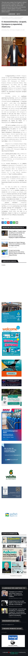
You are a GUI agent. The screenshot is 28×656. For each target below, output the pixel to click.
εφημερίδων (19, 575)
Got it (18, 14)
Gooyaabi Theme (14, 653)
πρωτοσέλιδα (13, 575)
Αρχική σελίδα (5, 17)
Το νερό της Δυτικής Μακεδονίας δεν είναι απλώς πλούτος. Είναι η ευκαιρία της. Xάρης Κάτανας (17, 253)
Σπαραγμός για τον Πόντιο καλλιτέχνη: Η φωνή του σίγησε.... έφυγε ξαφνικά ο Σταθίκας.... (16, 594)
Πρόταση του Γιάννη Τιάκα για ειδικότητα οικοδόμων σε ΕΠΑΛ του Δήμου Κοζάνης (17, 244)
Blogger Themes (14, 652)
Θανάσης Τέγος (6, 30)
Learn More (11, 14)
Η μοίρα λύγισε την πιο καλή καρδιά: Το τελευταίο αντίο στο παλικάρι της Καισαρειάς (17, 602)
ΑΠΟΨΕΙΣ (11, 17)
